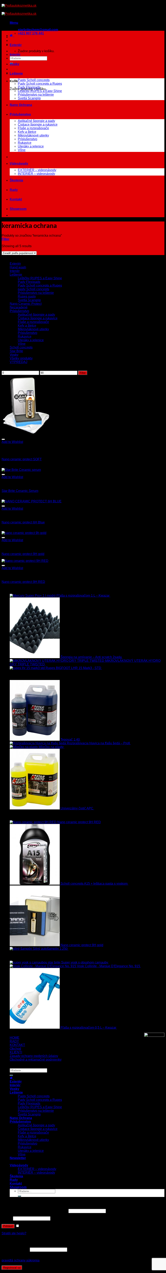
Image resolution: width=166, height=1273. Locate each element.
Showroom (18, 209)
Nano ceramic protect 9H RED (23, 582)
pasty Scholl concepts (33, 289)
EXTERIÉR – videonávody (37, 170)
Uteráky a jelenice (31, 146)
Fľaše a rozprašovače (33, 128)
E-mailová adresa (15, 1249)
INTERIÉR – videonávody (36, 173)
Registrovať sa (11, 1267)
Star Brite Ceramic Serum (20, 490)
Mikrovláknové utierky (33, 135)
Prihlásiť (8, 1226)
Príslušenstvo (20, 114)
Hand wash (18, 267)
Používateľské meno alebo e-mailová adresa (35, 1211)
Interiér (15, 54)
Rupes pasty (27, 296)
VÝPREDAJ (18, 362)
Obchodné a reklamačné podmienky (36, 1059)
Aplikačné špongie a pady (36, 121)
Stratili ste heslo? (14, 1233)
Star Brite (16, 351)
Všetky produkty (21, 358)
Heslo (7, 1218)
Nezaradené (19, 307)
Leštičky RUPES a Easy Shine (40, 91)
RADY (14, 1041)
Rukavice (24, 142)
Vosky (14, 64)
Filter (83, 372)
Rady (14, 190)
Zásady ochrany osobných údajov (34, 1056)
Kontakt (16, 199)
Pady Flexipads (29, 87)
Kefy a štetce (27, 131)
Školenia (16, 180)
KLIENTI (16, 1052)
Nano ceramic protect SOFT (22, 459)
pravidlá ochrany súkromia (20, 1260)
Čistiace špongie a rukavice (37, 124)
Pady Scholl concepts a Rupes (40, 83)
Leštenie (16, 73)
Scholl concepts (21, 347)
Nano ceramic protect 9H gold (23, 554)
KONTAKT (17, 1045)
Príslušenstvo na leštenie (36, 94)
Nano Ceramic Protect (26, 303)
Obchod (15, 1048)
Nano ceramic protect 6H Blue (23, 522)
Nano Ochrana (21, 105)
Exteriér (16, 45)
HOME (14, 1037)
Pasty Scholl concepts (34, 80)
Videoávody (19, 163)
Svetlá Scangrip (29, 98)
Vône (22, 150)
